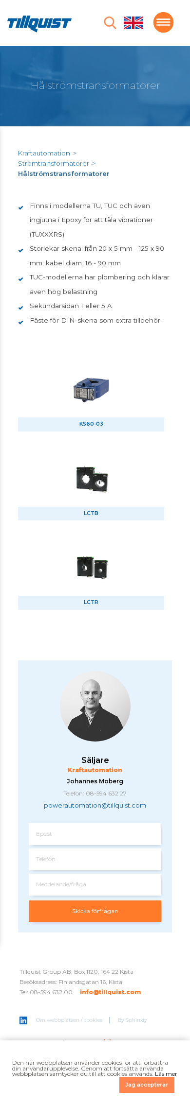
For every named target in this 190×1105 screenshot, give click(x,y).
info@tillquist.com (110, 992)
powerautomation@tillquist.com (95, 805)
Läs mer (166, 1073)
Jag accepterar (146, 1084)
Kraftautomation (44, 153)
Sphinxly (136, 1020)
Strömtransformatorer (53, 163)
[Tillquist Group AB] (39, 25)
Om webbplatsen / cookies (69, 1020)
